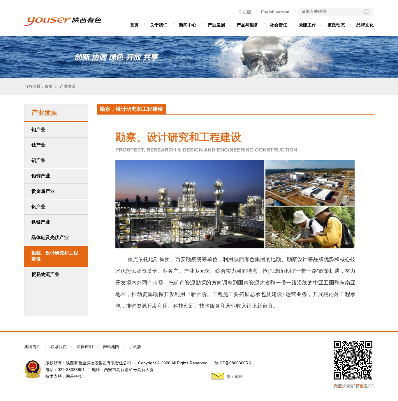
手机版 (245, 12)
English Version (275, 12)
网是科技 (74, 376)
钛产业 (38, 144)
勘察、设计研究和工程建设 (54, 255)
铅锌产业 (40, 175)
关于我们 (159, 24)
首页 (134, 24)
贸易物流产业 (45, 274)
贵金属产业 (43, 191)
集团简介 (32, 346)
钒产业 (38, 206)
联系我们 (58, 346)
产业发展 (216, 24)
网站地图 (111, 346)
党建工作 (307, 24)
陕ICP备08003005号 (233, 363)
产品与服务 (247, 24)
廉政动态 (336, 24)
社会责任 (278, 24)
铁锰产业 (40, 222)
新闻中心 (187, 24)
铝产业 (38, 160)
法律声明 (85, 346)
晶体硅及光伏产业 (50, 237)
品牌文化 (365, 24)
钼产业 (38, 129)
